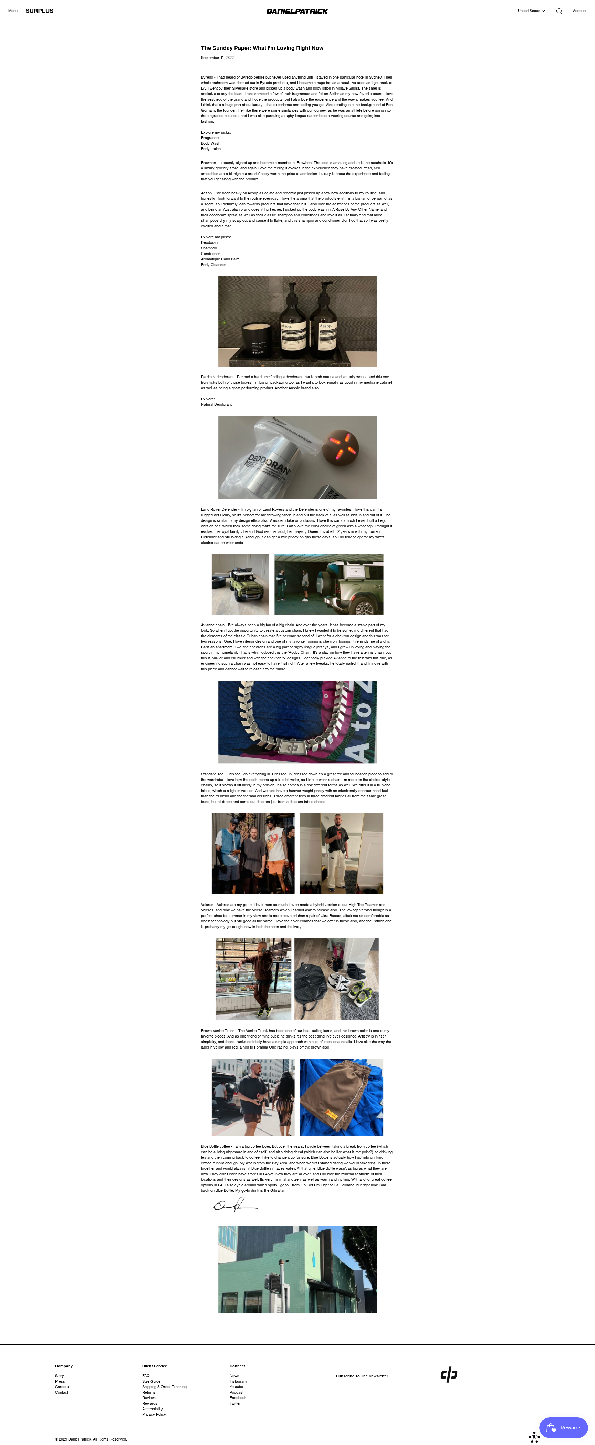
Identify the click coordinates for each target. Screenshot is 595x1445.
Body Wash (210, 144)
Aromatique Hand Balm (220, 259)
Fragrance (210, 138)
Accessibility (152, 1409)
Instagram (238, 1382)
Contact (61, 1393)
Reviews (149, 1398)
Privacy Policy (154, 1415)
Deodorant (210, 243)
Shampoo (209, 248)
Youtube (236, 1387)
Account (580, 11)
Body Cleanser (213, 265)
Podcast (236, 1393)
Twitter (235, 1404)
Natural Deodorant (216, 405)
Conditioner (210, 254)
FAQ (146, 1376)
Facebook (238, 1398)
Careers (62, 1387)
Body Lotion (211, 149)
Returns (149, 1393)
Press (60, 1382)
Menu (13, 11)
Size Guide (151, 1382)
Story (59, 1376)
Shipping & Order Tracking (164, 1387)
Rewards (149, 1404)
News (234, 1376)
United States (529, 11)
